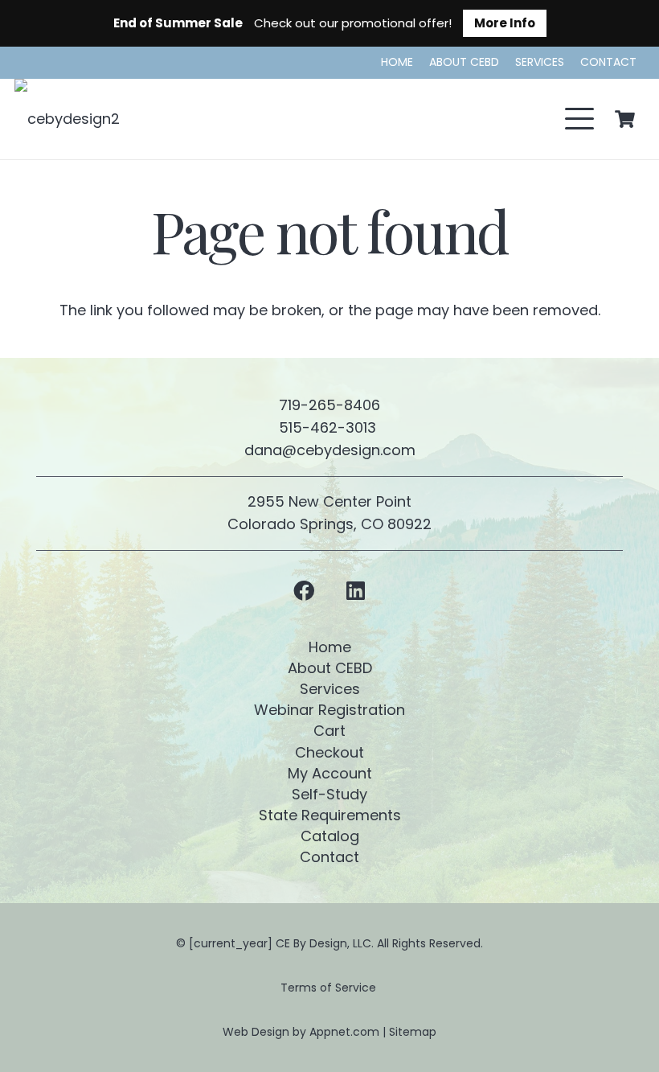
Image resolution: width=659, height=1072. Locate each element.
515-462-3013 (329, 427)
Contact (329, 857)
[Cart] (625, 119)
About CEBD (330, 668)
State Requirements (330, 815)
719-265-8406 (329, 405)
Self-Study (329, 794)
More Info (504, 22)
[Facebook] (303, 591)
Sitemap (412, 1032)
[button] (580, 119)
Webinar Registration (329, 710)
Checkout (329, 752)
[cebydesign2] (67, 119)
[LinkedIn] (356, 591)
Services (330, 689)
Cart (329, 731)
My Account (330, 773)
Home (330, 647)
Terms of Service (329, 988)
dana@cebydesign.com (329, 450)
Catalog (330, 836)
